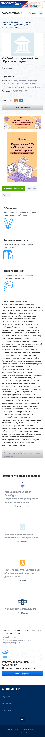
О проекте (6, 710)
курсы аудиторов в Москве (15, 643)
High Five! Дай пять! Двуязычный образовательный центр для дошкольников (22, 573)
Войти (34, 13)
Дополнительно (9, 703)
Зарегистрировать (22, 674)
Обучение (32, 189)
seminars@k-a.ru (33, 87)
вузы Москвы (9, 637)
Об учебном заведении (13, 189)
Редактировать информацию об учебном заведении (22, 454)
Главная (5, 22)
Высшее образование (20, 22)
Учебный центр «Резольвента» (20, 609)
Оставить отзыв (23, 108)
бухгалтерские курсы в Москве (17, 640)
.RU (13, 13)
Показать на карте (29, 83)
